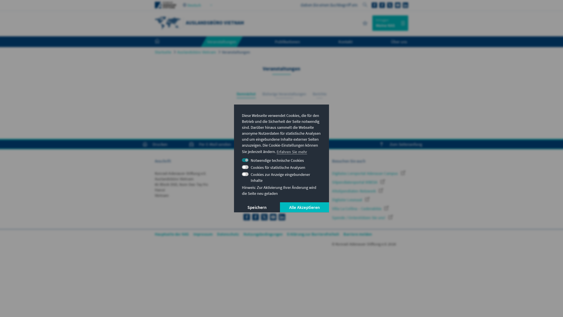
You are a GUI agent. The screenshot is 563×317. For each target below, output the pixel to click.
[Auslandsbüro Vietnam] (168, 22)
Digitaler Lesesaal (347, 199)
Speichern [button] (257, 207)
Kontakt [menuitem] (345, 41)
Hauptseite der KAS (172, 234)
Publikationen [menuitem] (287, 41)
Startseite (163, 52)
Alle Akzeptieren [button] (304, 207)
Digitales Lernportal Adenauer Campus (365, 173)
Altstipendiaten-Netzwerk (354, 191)
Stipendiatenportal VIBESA (355, 182)
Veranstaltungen (236, 52)
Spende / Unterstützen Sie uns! (359, 217)
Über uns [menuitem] (399, 41)
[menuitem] (161, 41)
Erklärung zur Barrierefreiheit (313, 234)
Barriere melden (358, 234)
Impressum (203, 234)
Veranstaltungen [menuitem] (221, 41)
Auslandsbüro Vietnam (196, 52)
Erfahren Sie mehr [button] (292, 151)
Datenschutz (228, 234)
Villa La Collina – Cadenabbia (357, 208)
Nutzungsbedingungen (263, 234)
